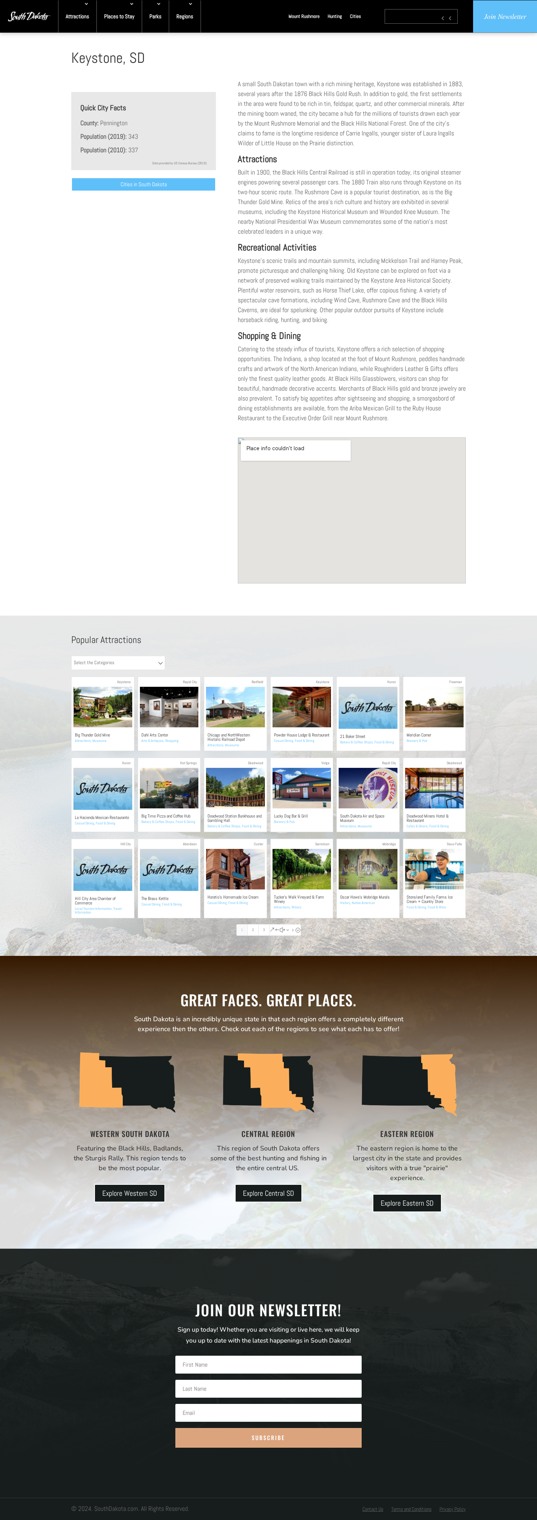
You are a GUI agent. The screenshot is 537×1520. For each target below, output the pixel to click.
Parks (155, 16)
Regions (184, 16)
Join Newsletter (505, 16)
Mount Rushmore (304, 16)
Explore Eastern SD (407, 1203)
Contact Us (372, 1509)
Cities (355, 16)
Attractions (77, 16)
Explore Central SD (268, 1193)
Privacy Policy (452, 1509)
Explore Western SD (129, 1193)
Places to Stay (119, 16)
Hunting (335, 16)
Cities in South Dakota (144, 184)
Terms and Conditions (411, 1509)
